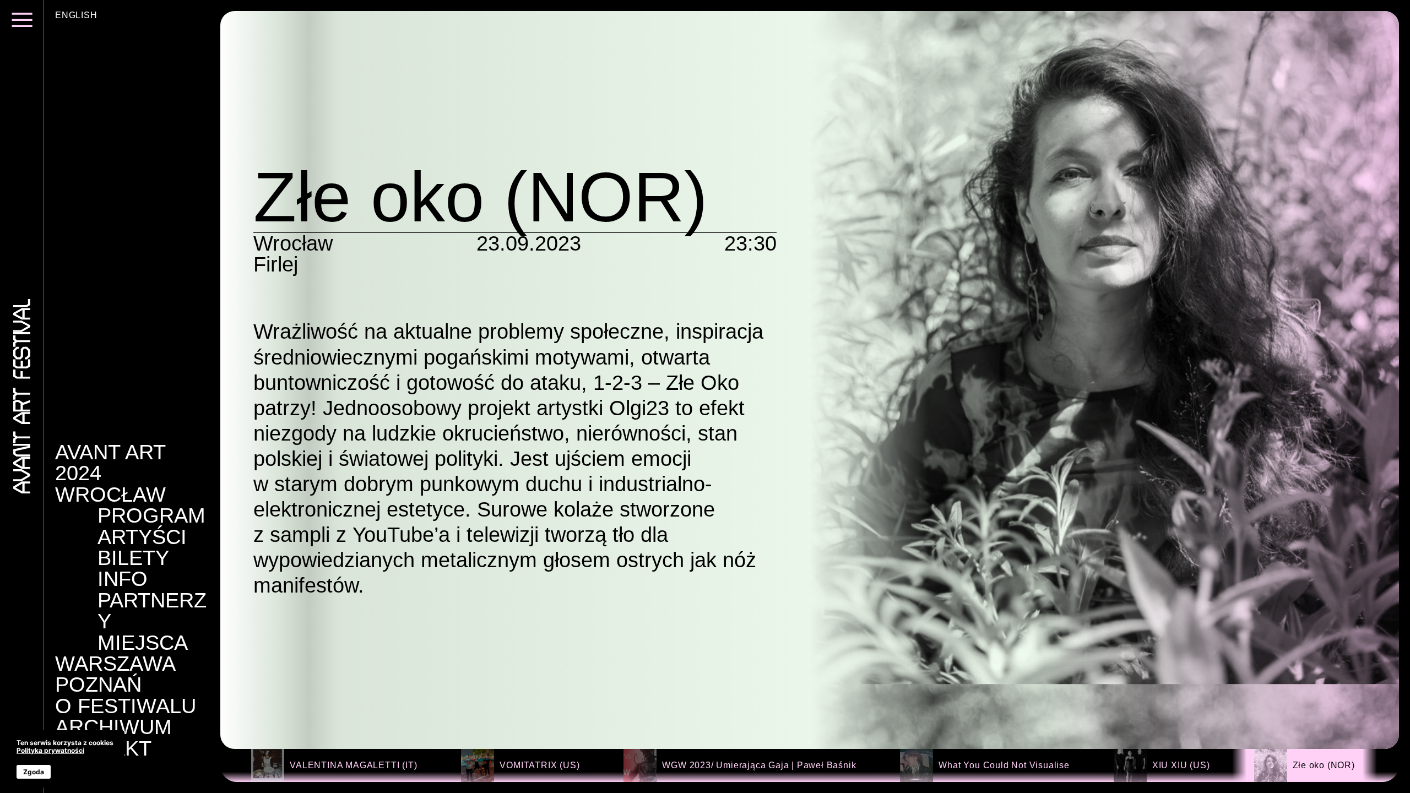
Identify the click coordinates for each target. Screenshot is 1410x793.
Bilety (133, 557)
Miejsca (142, 642)
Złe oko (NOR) (1324, 765)
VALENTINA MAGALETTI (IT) (353, 765)
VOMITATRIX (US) (539, 765)
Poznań (98, 684)
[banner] (65, 758)
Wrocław (110, 494)
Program (151, 515)
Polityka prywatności (50, 750)
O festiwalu (125, 706)
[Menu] (22, 26)
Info (122, 578)
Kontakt (103, 748)
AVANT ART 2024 (110, 463)
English (76, 15)
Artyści (142, 536)
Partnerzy (152, 611)
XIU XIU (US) (1181, 765)
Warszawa (115, 663)
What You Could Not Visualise (1004, 765)
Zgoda (33, 772)
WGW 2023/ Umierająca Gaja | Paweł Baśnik (759, 765)
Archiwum (113, 726)
